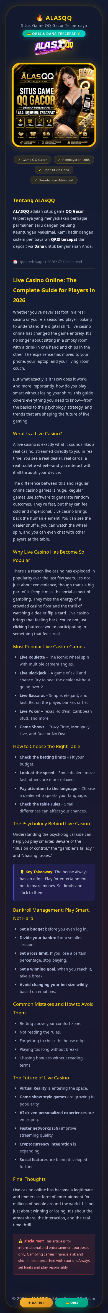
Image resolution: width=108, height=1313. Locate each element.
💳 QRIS (71, 1303)
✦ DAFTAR (36, 1303)
